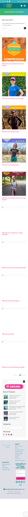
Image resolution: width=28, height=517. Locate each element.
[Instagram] (6, 434)
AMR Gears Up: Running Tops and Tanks (13, 98)
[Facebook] (4, 434)
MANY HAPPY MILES (6, 469)
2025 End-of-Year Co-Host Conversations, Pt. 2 (14, 396)
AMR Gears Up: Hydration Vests (10, 132)
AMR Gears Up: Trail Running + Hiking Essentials (12, 233)
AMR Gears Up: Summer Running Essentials (14, 268)
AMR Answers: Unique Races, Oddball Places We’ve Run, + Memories (17, 407)
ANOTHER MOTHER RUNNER (6, 465)
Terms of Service (17, 491)
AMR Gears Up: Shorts (8, 334)
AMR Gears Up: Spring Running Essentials (13, 367)
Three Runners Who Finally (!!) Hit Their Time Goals (16, 412)
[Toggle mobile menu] (25, 6)
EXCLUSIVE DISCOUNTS (19, 450)
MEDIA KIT (17, 456)
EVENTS (16, 448)
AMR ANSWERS (5, 467)
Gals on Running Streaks (14, 417)
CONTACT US (18, 458)
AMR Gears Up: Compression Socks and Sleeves (13, 64)
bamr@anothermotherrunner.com (15, 489)
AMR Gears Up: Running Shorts (10, 165)
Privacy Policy (10, 491)
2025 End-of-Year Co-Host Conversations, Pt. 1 (14, 401)
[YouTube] (11, 434)
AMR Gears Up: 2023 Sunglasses (11, 301)
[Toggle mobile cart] (21, 6)
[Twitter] (9, 434)
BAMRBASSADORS (19, 451)
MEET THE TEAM (18, 446)
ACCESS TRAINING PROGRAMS (19, 454)
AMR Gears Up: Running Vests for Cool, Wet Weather (13, 199)
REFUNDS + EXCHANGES (20, 460)
